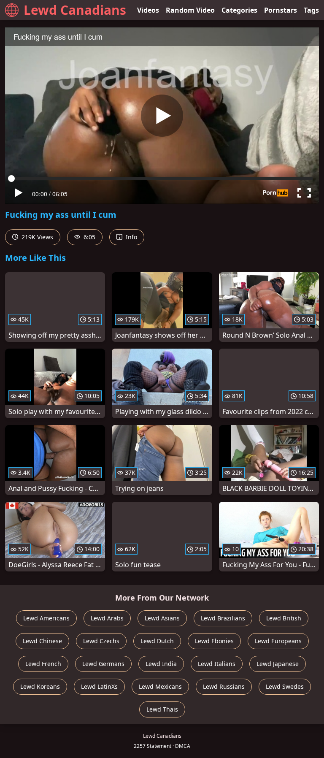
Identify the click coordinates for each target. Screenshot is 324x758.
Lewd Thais (162, 709)
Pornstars (280, 10)
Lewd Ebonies (214, 641)
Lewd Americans (46, 618)
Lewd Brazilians (223, 618)
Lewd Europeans (278, 641)
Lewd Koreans (40, 686)
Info (130, 237)
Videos (148, 10)
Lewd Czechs (101, 641)
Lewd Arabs (107, 618)
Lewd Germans (103, 664)
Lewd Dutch (157, 641)
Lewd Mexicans (160, 686)
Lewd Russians (224, 686)
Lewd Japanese (277, 664)
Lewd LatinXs (99, 686)
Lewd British (283, 618)
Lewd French (43, 664)
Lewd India (161, 664)
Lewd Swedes (285, 686)
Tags (311, 10)
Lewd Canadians (75, 10)
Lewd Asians (162, 618)
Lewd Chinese (42, 641)
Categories (239, 10)
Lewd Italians (216, 664)
